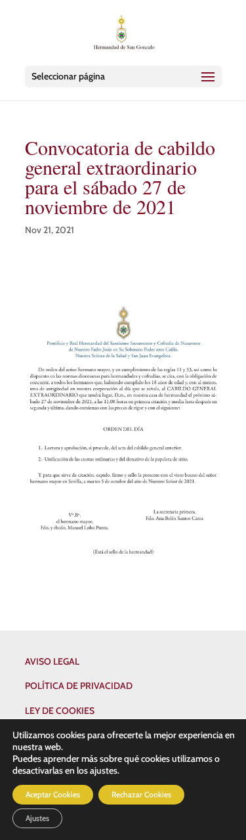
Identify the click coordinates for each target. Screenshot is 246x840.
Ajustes (37, 818)
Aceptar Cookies (53, 794)
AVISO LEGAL (52, 661)
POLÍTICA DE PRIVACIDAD (79, 686)
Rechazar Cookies (141, 794)
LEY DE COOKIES (59, 711)
